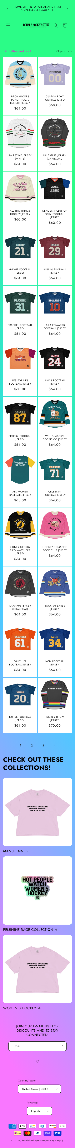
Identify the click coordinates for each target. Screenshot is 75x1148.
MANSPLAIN (13, 851)
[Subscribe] (61, 1046)
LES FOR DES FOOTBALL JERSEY (20, 382)
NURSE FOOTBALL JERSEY (20, 718)
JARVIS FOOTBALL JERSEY (55, 382)
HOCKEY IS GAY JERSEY (55, 718)
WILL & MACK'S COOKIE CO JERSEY (55, 438)
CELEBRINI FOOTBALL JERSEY (55, 493)
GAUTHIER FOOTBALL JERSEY (20, 663)
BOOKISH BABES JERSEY (55, 607)
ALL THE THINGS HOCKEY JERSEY (20, 212)
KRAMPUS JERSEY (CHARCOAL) (20, 607)
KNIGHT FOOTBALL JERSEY (20, 271)
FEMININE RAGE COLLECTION (28, 929)
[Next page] (54, 745)
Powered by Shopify (52, 1140)
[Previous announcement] (7, 8)
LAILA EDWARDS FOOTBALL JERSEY (55, 327)
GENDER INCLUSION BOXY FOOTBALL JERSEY (55, 214)
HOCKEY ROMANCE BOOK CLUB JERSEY (54, 549)
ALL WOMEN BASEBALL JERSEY (20, 493)
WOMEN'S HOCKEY (19, 1008)
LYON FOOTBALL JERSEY (55, 663)
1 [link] (20, 745)
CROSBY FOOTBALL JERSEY (20, 438)
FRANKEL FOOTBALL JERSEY (20, 327)
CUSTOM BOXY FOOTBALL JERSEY (55, 98)
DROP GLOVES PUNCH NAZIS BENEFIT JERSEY (20, 100)
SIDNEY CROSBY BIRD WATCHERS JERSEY (20, 550)
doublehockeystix (31, 1140)
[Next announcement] (67, 8)
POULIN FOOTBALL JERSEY (55, 271)
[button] (8, 25)
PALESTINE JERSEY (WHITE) (20, 157)
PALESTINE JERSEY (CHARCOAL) (54, 157)
